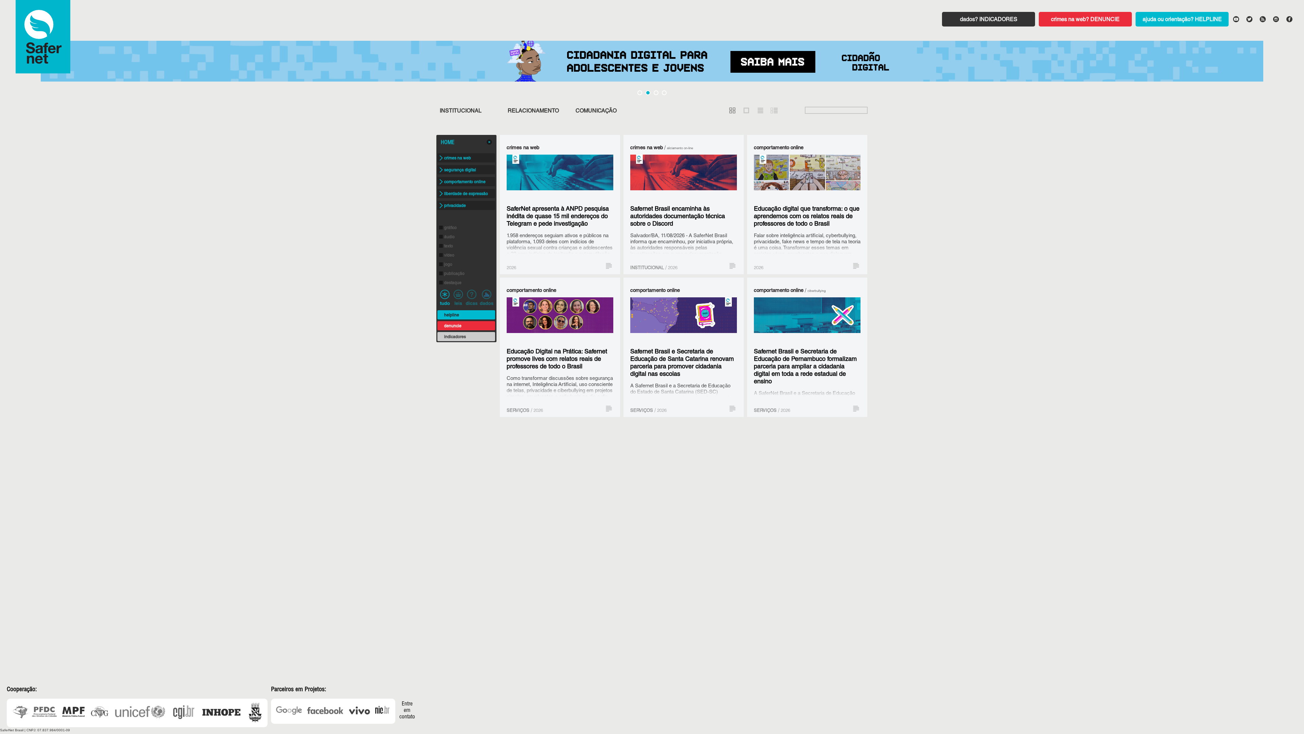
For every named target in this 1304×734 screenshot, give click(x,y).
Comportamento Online (465, 182)
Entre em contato (407, 711)
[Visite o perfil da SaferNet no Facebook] (1288, 18)
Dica (471, 297)
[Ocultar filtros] (489, 142)
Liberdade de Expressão (466, 194)
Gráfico (450, 228)
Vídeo (449, 256)
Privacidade (455, 206)
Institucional (461, 111)
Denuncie (1105, 20)
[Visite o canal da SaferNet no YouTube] (1235, 18)
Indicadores (998, 20)
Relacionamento (533, 111)
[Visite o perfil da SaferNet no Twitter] (1249, 18)
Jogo (448, 265)
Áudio (449, 237)
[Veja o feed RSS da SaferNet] (1262, 18)
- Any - (444, 297)
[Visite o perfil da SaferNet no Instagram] (1276, 18)
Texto (448, 246)
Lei (458, 297)
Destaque (452, 283)
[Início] (43, 36)
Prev (11, 64)
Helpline (1208, 20)
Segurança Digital (460, 170)
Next (1292, 64)
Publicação (454, 274)
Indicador (486, 297)
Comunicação (596, 111)
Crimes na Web (457, 158)
